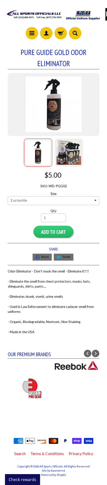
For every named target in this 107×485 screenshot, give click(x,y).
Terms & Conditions (47, 453)
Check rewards (22, 479)
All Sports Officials (51, 466)
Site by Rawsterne (53, 470)
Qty (53, 211)
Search (20, 453)
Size (53, 194)
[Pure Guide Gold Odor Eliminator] (38, 152)
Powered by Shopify (53, 474)
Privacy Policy (81, 453)
